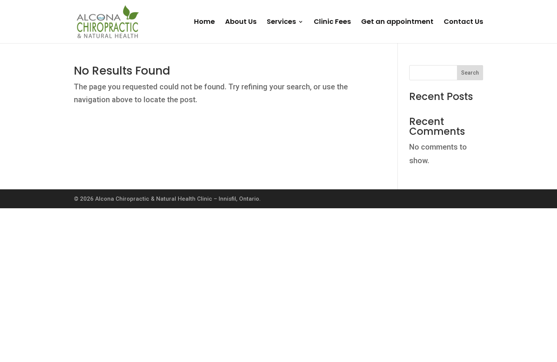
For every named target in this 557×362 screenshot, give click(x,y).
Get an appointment (397, 22)
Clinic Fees (332, 22)
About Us (241, 22)
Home (204, 22)
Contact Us (463, 22)
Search (470, 73)
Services (281, 22)
